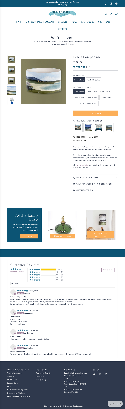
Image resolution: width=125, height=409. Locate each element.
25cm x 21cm (92, 91)
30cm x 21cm (105, 91)
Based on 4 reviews (17, 271)
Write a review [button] (108, 270)
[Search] (105, 14)
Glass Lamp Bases (62, 236)
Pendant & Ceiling (93, 80)
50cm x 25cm (79, 103)
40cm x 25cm (92, 97)
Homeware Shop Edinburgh (74, 406)
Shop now (29, 236)
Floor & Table (79, 80)
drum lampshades (82, 165)
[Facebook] (105, 3)
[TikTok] (116, 3)
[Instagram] (111, 3)
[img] (22, 290)
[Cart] (116, 14)
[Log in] (111, 14)
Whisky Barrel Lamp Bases (100, 235)
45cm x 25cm (106, 97)
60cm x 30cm (92, 103)
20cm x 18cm (79, 91)
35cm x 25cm (79, 97)
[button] (21, 81)
